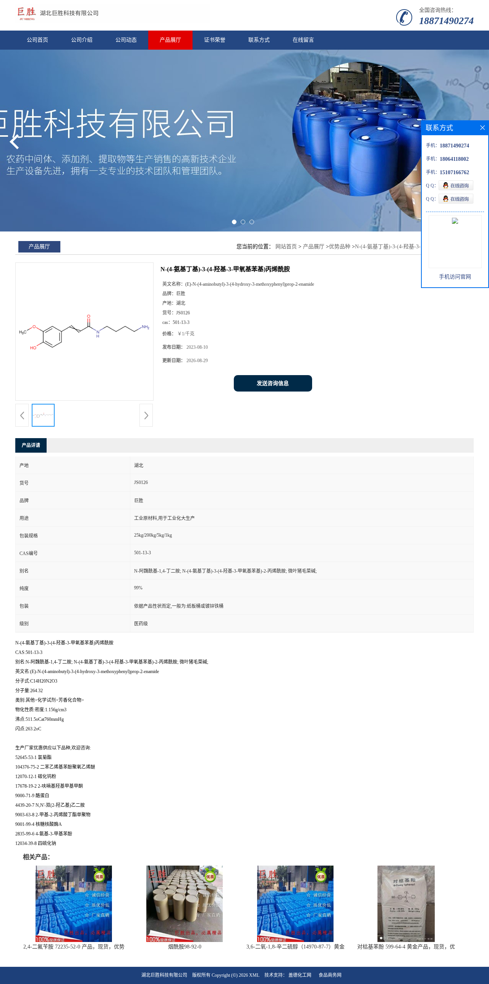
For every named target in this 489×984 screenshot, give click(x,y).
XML (254, 975)
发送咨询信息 (273, 383)
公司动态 (126, 40)
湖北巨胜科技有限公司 (164, 975)
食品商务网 (330, 975)
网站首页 (286, 246)
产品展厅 (170, 40)
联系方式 (259, 40)
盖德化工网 (299, 975)
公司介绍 (81, 40)
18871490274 (446, 20)
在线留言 (303, 40)
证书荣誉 (214, 40)
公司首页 (37, 40)
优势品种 (339, 246)
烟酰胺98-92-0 (184, 947)
